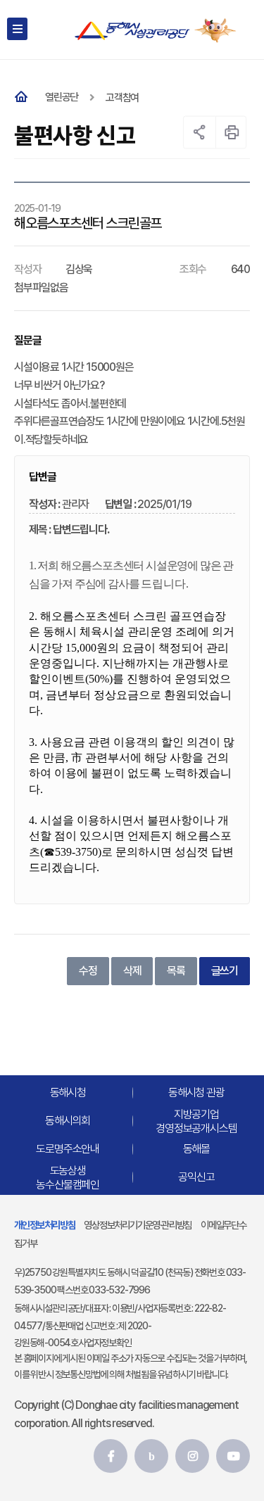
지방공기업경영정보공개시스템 (196, 1121)
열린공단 (61, 97)
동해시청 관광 (196, 1093)
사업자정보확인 (105, 1342)
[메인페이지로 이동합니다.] (24, 97)
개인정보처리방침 (44, 1225)
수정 (88, 970)
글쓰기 (224, 970)
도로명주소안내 (67, 1149)
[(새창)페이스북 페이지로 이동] (110, 1456)
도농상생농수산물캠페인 (67, 1177)
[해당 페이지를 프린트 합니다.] (232, 132)
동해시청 (68, 1093)
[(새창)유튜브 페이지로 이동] (233, 1456)
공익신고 (196, 1177)
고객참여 (122, 97)
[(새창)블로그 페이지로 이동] (151, 1456)
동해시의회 (67, 1121)
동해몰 (196, 1149)
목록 (176, 970)
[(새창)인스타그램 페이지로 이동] (192, 1456)
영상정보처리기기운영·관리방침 (137, 1225)
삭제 (132, 970)
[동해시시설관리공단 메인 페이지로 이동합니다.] (131, 30)
